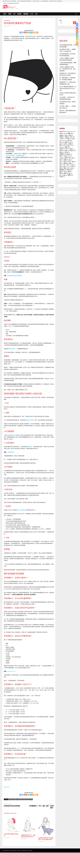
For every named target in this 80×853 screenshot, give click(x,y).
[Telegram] (77, 34)
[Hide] (77, 46)
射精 (71, 144)
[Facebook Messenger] (31, 32)
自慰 (14, 14)
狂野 (64, 164)
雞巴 (70, 173)
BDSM (31, 14)
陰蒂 (61, 173)
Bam (31, 850)
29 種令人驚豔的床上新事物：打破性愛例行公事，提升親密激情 (67, 69)
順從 (61, 175)
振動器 (70, 159)
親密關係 (62, 170)
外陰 (60, 140)
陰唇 (65, 171)
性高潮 (62, 154)
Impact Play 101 (11, 671)
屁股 (61, 145)
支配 (65, 161)
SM (65, 133)
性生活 (73, 150)
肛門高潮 (30, 799)
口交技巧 (68, 138)
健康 (67, 135)
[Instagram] (25, 32)
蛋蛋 (72, 168)
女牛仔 (61, 142)
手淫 (20, 435)
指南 (21, 799)
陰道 (66, 173)
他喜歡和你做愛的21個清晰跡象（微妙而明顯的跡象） (45, 838)
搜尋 (60, 20)
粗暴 (61, 166)
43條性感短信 (10, 452)
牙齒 (61, 165)
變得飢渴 (30, 446)
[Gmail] (77, 39)
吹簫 (73, 138)
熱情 (71, 163)
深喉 (61, 163)
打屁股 (61, 158)
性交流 (61, 147)
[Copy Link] (35, 32)
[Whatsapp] (29, 32)
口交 (72, 137)
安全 (61, 144)
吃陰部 (12, 435)
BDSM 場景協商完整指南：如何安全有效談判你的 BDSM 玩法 (67, 88)
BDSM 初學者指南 (21, 510)
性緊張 (61, 152)
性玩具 (17, 799)
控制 (61, 161)
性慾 (61, 150)
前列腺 (10, 799)
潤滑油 (66, 163)
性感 (67, 148)
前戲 (67, 137)
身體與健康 (25, 14)
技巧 (68, 158)
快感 (14, 799)
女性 (69, 140)
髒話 (65, 175)
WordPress (25, 850)
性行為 (67, 152)
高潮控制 (62, 176)
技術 (73, 158)
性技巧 (4, 14)
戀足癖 (66, 156)
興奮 (65, 168)
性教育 (9, 14)
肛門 (27, 799)
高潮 (70, 175)
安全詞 (66, 144)
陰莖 (70, 171)
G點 (61, 133)
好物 (36, 14)
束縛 (74, 161)
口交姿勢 (62, 138)
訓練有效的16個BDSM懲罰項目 (56, 1)
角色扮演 (69, 170)
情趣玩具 (69, 154)
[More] (37, 32)
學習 (71, 142)
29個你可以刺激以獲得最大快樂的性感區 (11, 3)
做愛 (70, 133)
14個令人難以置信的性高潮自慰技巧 (24, 1)
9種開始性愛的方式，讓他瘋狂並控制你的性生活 (28, 836)
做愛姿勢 (62, 135)
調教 (61, 171)
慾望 (61, 156)
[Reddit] (27, 32)
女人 (65, 140)
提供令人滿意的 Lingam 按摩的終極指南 (40, 1)
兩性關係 (19, 14)
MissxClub (6, 787)
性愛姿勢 (62, 148)
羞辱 (65, 166)
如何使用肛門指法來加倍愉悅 (14, 275)
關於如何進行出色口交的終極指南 (9, 1)
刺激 (71, 135)
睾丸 (73, 165)
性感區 (72, 148)
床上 (65, 145)
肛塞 (24, 799)
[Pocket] (33, 32)
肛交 (69, 166)
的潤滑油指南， (12, 348)
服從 (69, 161)
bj (74, 131)
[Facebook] (20, 32)
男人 (69, 165)
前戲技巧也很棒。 (30, 420)
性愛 (67, 147)
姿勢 (67, 142)
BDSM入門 (69, 131)
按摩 (66, 160)
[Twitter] (22, 32)
